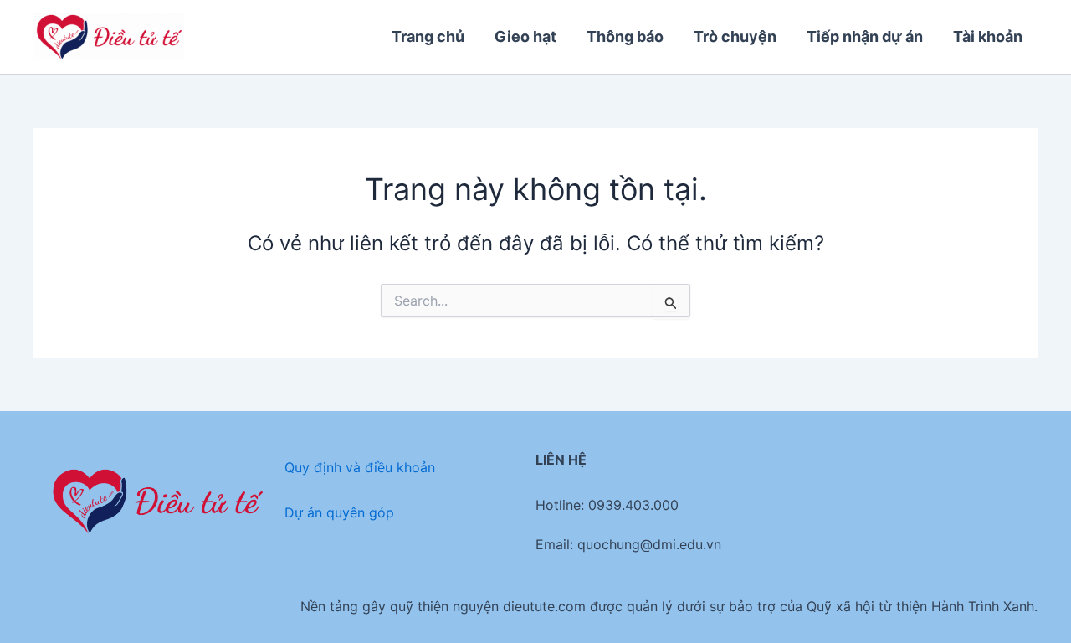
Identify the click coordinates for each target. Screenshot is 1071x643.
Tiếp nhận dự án (865, 36)
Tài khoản (987, 36)
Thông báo (625, 36)
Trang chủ (428, 36)
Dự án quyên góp (339, 512)
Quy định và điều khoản (359, 467)
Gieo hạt (525, 36)
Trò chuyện (735, 36)
